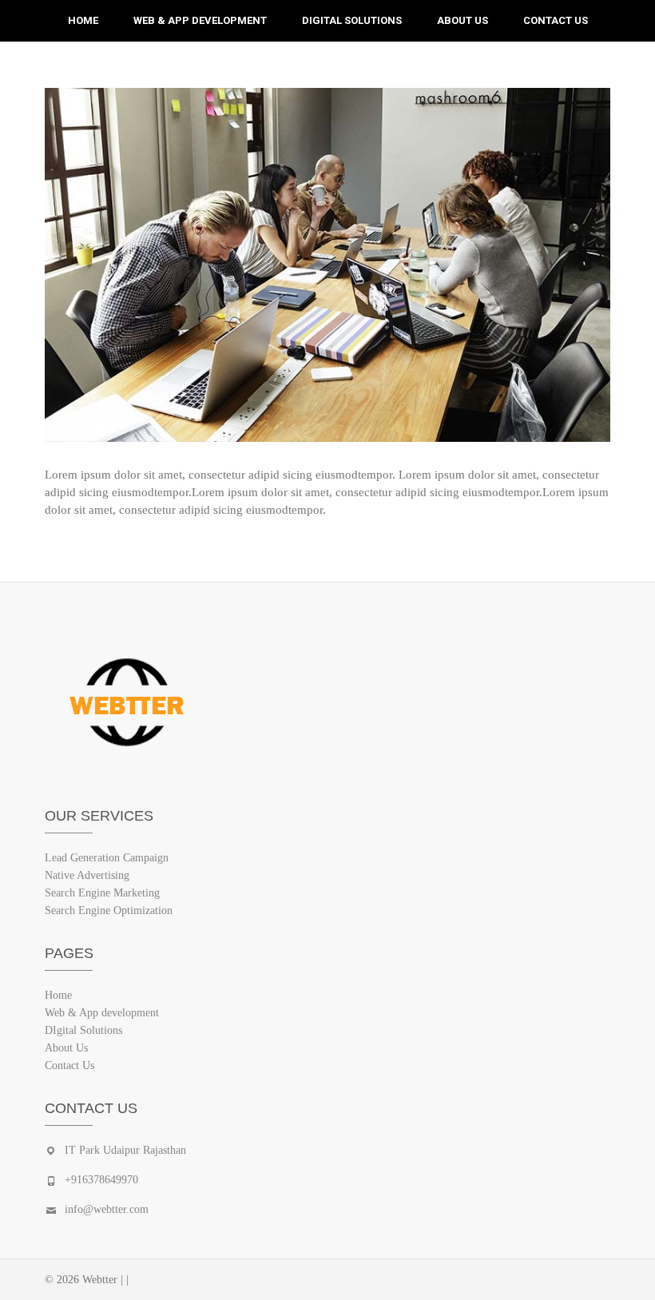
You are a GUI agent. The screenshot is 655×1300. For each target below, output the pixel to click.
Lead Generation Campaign (107, 858)
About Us (462, 20)
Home (83, 20)
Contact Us (555, 20)
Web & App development (200, 20)
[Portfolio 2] (327, 265)
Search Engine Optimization (109, 910)
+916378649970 (101, 1180)
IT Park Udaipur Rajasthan (125, 1150)
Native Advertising (87, 875)
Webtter (99, 1280)
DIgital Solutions (352, 20)
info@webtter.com (107, 1209)
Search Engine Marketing (102, 893)
